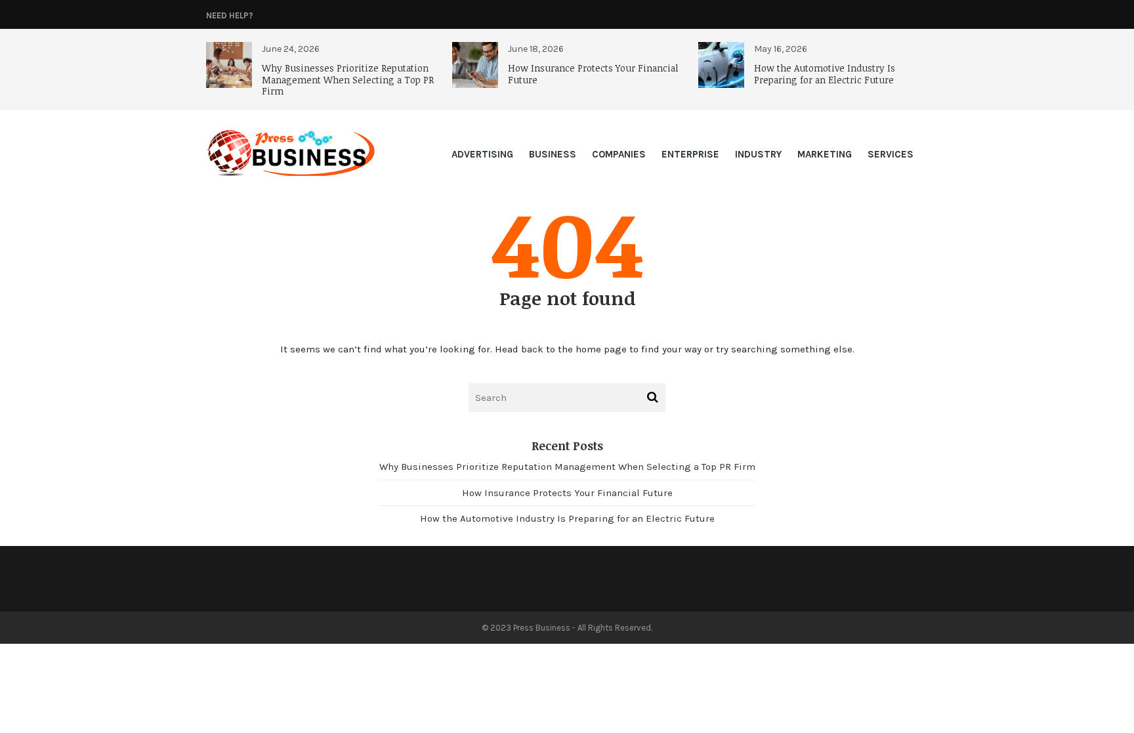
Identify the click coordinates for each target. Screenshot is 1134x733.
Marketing (824, 154)
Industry (758, 154)
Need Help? (229, 15)
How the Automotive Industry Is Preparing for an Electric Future (824, 74)
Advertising (482, 154)
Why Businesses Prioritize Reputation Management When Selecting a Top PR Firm (348, 79)
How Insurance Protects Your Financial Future (593, 74)
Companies (619, 154)
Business (552, 154)
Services (891, 154)
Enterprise (690, 154)
